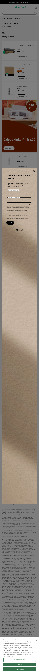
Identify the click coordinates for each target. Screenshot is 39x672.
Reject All (19, 664)
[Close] (34, 171)
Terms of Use (28, 204)
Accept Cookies (19, 669)
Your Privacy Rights (19, 659)
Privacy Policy (11, 206)
